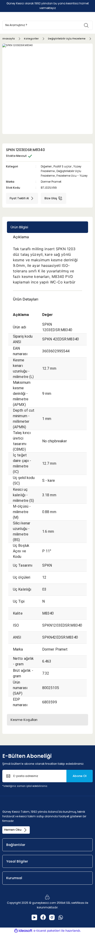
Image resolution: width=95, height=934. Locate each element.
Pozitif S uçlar (62, 166)
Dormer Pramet (51, 182)
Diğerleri (46, 166)
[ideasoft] (23, 931)
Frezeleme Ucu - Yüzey (72, 176)
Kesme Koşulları (24, 719)
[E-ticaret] (46, 930)
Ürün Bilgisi (19, 227)
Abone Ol (79, 776)
